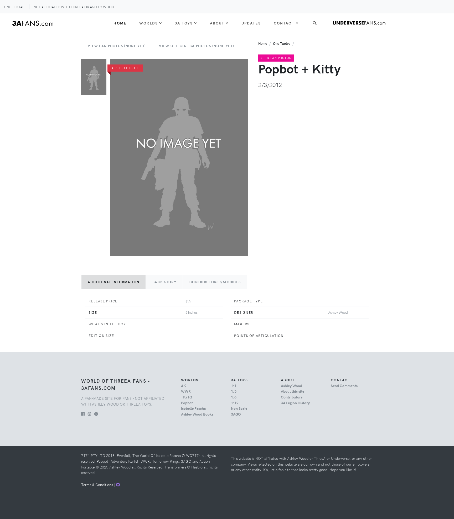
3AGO (236, 414)
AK (183, 385)
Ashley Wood (291, 385)
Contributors (291, 397)
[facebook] (83, 413)
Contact (284, 23)
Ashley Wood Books (197, 414)
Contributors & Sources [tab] (215, 282)
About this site (292, 391)
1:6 (233, 397)
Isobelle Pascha (193, 408)
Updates (251, 23)
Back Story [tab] (164, 282)
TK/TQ (186, 397)
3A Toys (184, 23)
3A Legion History (295, 402)
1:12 (235, 402)
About (217, 23)
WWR (186, 391)
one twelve (281, 43)
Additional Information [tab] (113, 282)
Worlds (148, 23)
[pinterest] (96, 413)
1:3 (233, 391)
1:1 (233, 385)
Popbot (187, 402)
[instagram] (89, 413)
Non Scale (239, 408)
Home (120, 23)
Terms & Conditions (97, 484)
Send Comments (344, 385)
